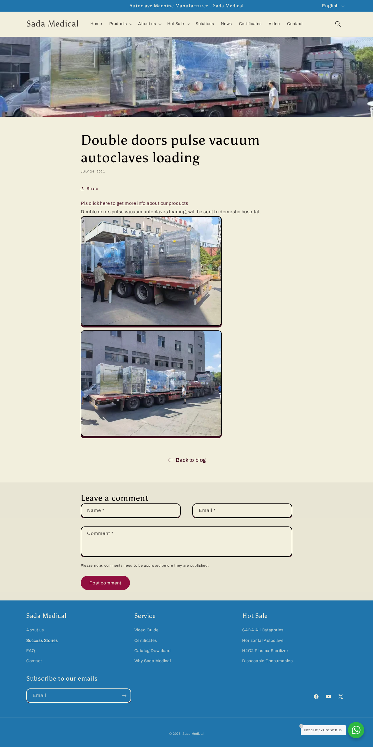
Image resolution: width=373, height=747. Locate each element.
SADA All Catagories (262, 630)
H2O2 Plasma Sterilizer (265, 650)
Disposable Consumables (267, 660)
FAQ (30, 650)
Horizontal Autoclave (263, 640)
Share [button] (92, 188)
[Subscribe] (124, 695)
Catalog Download (152, 650)
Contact (34, 660)
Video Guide (146, 630)
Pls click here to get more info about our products (134, 203)
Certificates (145, 640)
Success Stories (42, 640)
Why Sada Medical (152, 660)
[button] (120, 24)
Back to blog (191, 460)
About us (35, 630)
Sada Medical (192, 733)
